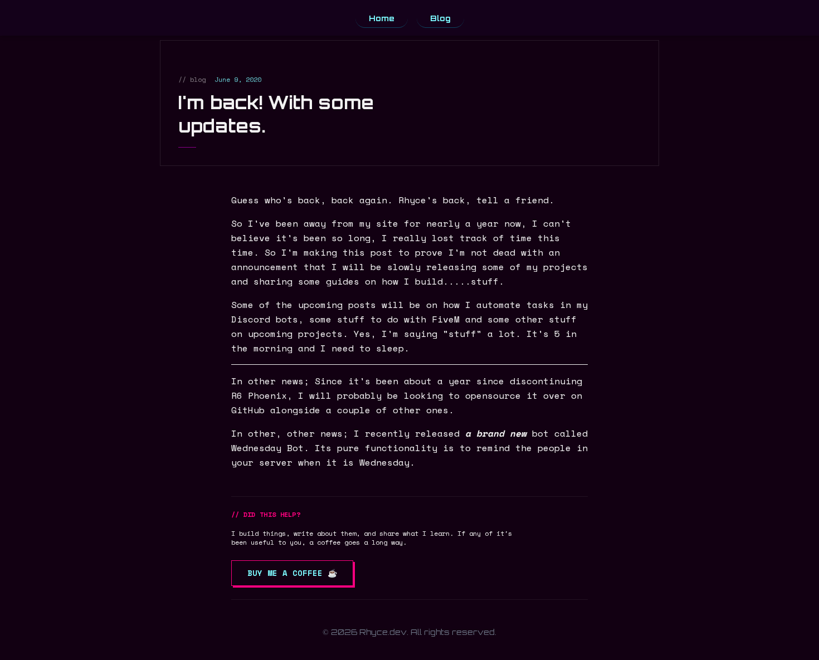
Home (381, 18)
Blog (440, 18)
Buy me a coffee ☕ (292, 573)
